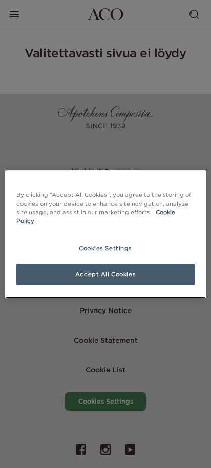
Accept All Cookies (105, 274)
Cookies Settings (105, 248)
